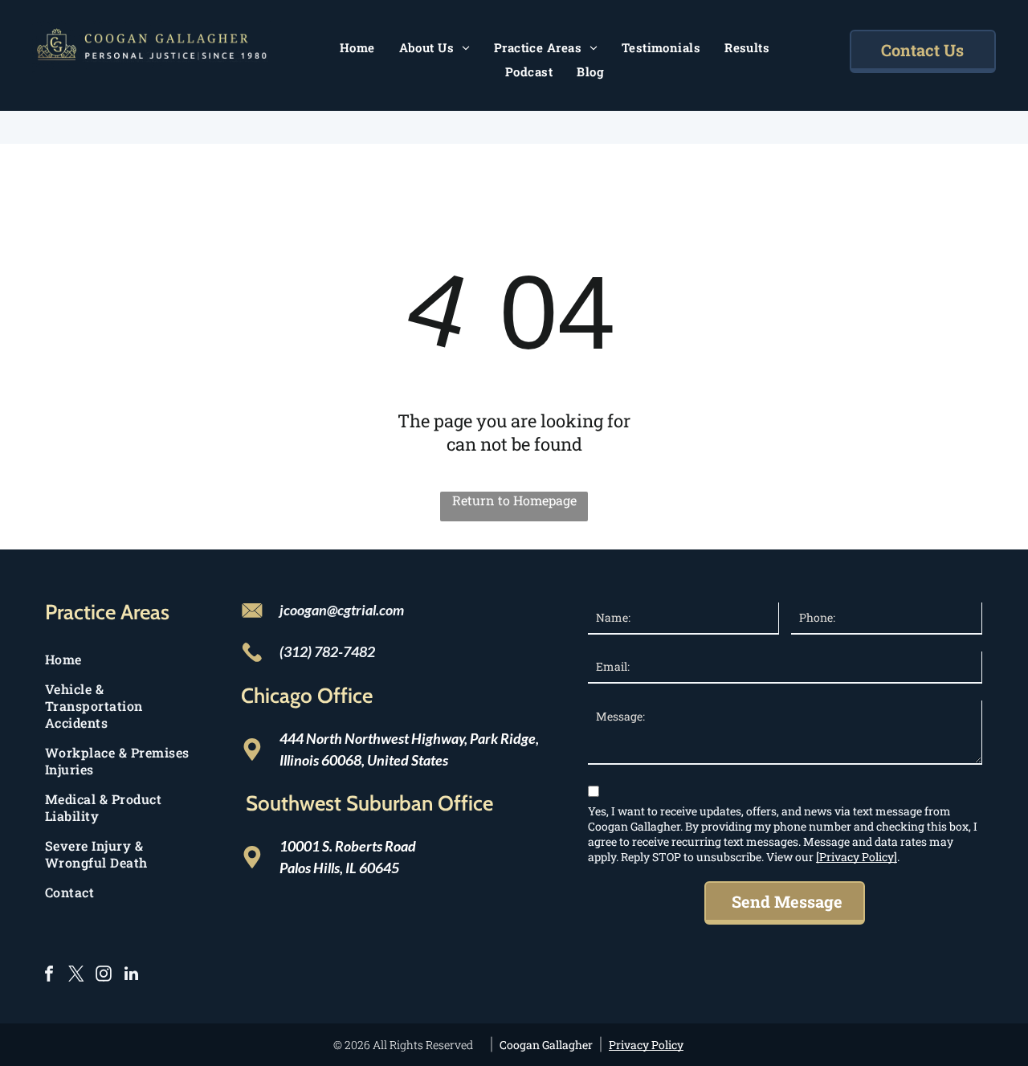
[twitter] (76, 976)
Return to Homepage (514, 500)
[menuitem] (357, 47)
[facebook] (49, 976)
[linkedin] (131, 976)
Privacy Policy (646, 1044)
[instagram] (104, 976)
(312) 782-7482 (327, 651)
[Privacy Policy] (856, 856)
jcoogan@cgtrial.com (341, 610)
